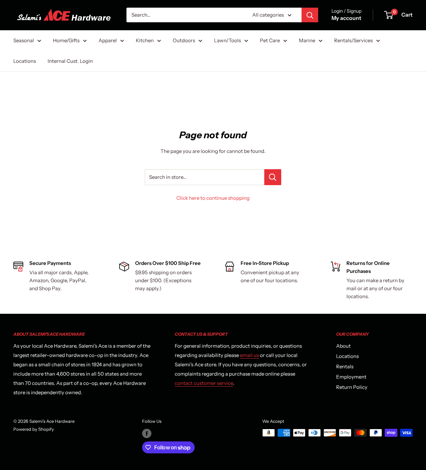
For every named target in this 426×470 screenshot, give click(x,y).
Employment (351, 377)
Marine (307, 40)
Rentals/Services (353, 40)
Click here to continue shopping (213, 198)
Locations (24, 61)
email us (249, 355)
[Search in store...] (272, 177)
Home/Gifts (66, 40)
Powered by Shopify (33, 429)
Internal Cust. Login (70, 61)
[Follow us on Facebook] (146, 433)
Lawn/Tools (227, 40)
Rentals (344, 366)
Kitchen (145, 40)
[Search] (310, 15)
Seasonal (23, 40)
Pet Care (270, 40)
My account (346, 18)
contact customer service (204, 383)
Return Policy (351, 387)
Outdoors (184, 40)
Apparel (108, 40)
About (343, 346)
